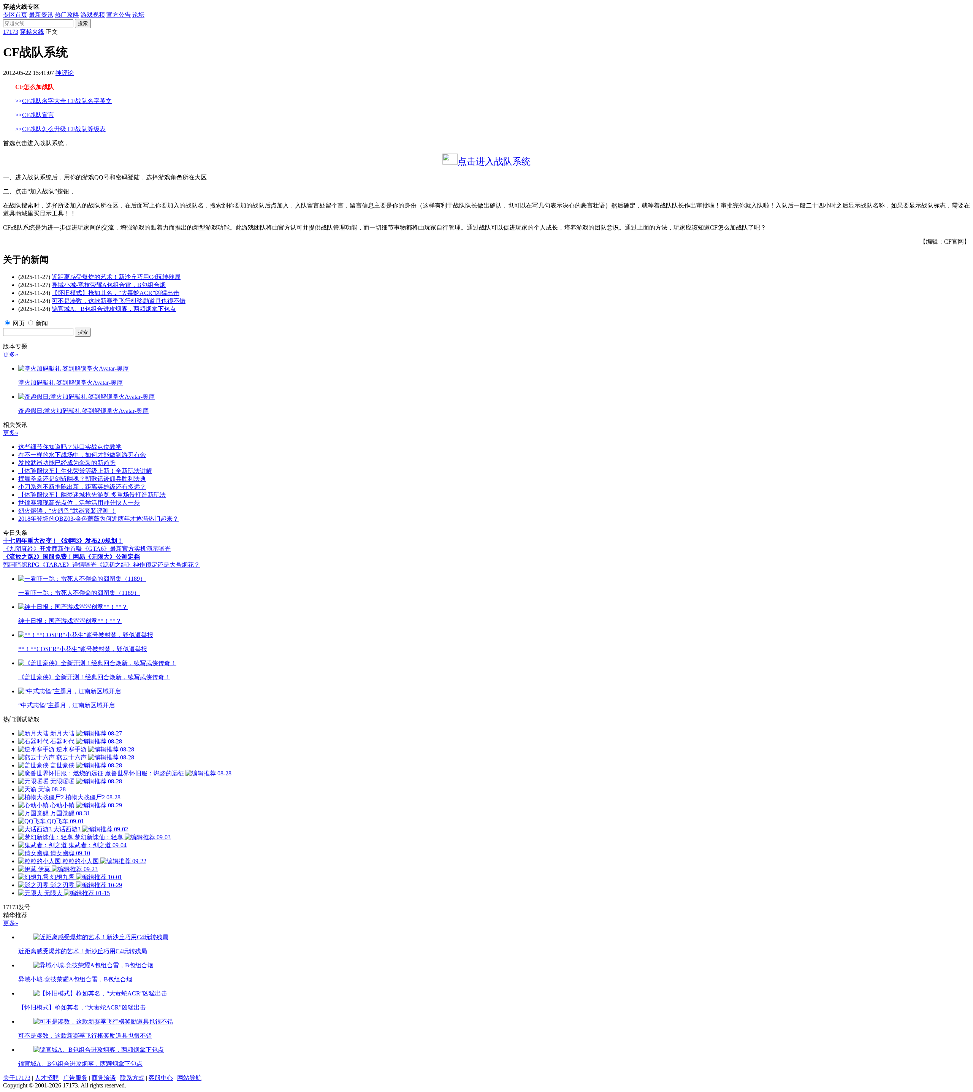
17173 (10, 32)
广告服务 (75, 1078)
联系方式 (132, 1078)
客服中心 (161, 1078)
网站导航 (189, 1078)
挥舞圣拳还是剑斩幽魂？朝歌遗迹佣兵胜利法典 (82, 478)
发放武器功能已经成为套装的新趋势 (67, 463)
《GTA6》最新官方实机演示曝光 (126, 548)
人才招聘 (47, 1078)
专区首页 (15, 14)
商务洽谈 (104, 1078)
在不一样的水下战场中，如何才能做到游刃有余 (82, 455)
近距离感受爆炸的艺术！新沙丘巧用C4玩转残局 (116, 277)
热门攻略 (67, 14)
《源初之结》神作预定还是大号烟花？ (148, 564)
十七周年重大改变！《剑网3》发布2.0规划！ (63, 540)
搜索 (83, 23)
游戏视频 (93, 14)
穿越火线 (32, 32)
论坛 (138, 14)
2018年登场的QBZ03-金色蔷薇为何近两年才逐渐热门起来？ (98, 518)
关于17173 (16, 1078)
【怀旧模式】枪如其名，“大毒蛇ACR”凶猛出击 (115, 293)
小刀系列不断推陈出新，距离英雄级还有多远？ (82, 486)
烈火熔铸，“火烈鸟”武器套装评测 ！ (67, 510)
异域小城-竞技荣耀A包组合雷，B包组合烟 (109, 285)
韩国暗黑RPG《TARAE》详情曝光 (50, 564)
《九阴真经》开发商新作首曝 (42, 548)
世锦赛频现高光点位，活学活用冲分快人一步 (79, 502)
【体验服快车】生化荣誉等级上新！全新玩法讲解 (85, 471)
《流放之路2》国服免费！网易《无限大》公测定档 (71, 556)
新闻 (42, 323)
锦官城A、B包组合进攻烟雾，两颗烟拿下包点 (114, 309)
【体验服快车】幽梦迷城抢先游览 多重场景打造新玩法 (92, 494)
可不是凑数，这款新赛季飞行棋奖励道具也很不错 (118, 301)
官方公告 (118, 14)
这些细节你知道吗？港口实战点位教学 (70, 447)
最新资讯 (41, 14)
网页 (19, 323)
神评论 (64, 73)
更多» (10, 354)
